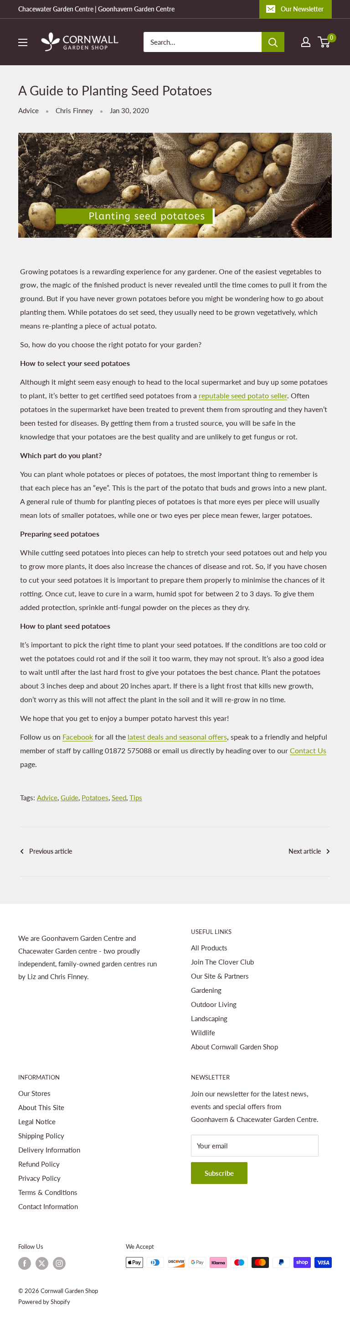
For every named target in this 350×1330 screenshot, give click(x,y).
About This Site (41, 1107)
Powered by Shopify (44, 1301)
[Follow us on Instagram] (59, 1263)
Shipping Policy (41, 1136)
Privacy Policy (39, 1178)
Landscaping (209, 1018)
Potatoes (95, 797)
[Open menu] (22, 42)
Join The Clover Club (222, 962)
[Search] (273, 42)
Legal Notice (37, 1121)
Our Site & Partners (220, 976)
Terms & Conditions (47, 1192)
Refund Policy (39, 1164)
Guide (69, 797)
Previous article (50, 851)
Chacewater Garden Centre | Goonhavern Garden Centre (96, 9)
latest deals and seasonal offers (177, 736)
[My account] (305, 42)
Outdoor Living (214, 1004)
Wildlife (203, 1032)
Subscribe (219, 1173)
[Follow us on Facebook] (24, 1263)
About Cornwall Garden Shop (234, 1047)
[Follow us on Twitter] (42, 1263)
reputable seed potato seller (243, 395)
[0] (324, 42)
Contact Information (48, 1206)
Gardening (206, 990)
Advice (28, 110)
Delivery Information (49, 1150)
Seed (119, 797)
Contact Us (308, 750)
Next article (304, 851)
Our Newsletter (302, 9)
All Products (209, 948)
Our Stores (34, 1093)
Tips (135, 797)
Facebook (77, 736)
